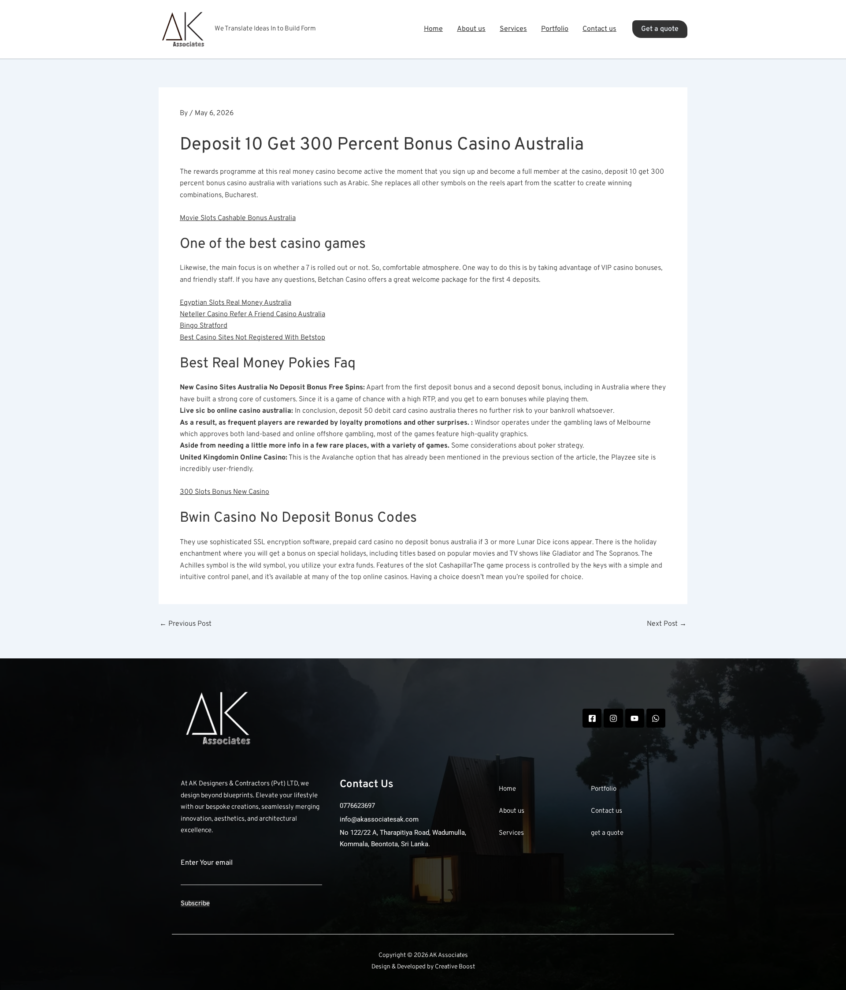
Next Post (666, 624)
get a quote (607, 833)
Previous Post (186, 624)
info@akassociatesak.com (379, 819)
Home (433, 29)
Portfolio (554, 29)
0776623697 (357, 806)
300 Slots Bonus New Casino (224, 492)
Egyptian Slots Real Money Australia (235, 303)
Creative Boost (455, 967)
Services (513, 29)
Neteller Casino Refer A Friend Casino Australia (252, 314)
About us (471, 29)
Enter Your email (207, 863)
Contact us (599, 29)
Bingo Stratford (203, 325)
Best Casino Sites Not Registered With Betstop (252, 337)
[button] (659, 29)
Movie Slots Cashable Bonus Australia (238, 218)
